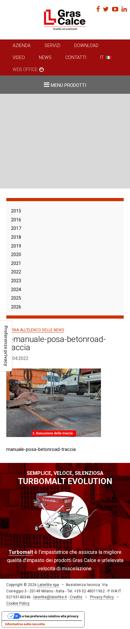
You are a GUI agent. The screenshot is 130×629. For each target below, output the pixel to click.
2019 (16, 246)
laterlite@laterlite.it (50, 597)
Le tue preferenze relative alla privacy (49, 616)
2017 (16, 228)
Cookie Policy (18, 603)
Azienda (22, 45)
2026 (16, 306)
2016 (16, 219)
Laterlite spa (48, 585)
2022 (16, 271)
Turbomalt (21, 552)
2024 (16, 289)
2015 (16, 210)
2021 (16, 263)
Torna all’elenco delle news (35, 330)
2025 (16, 298)
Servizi (52, 45)
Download (86, 45)
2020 (16, 254)
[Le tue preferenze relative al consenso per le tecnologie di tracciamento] (6, 345)
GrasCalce (65, 19)
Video (19, 57)
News (45, 57)
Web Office (25, 69)
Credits (76, 597)
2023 (16, 280)
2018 (16, 237)
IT (102, 57)
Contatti (75, 57)
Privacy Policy (102, 597)
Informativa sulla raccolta (25, 624)
